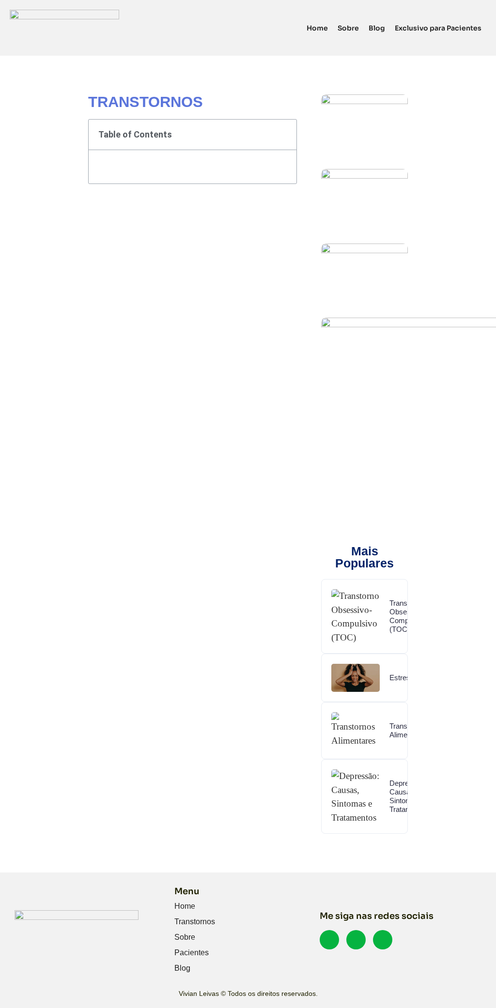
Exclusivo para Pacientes (438, 28)
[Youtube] (356, 939)
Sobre (348, 28)
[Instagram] (382, 939)
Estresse (403, 677)
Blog (377, 28)
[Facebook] (329, 939)
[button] (283, 134)
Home (317, 28)
